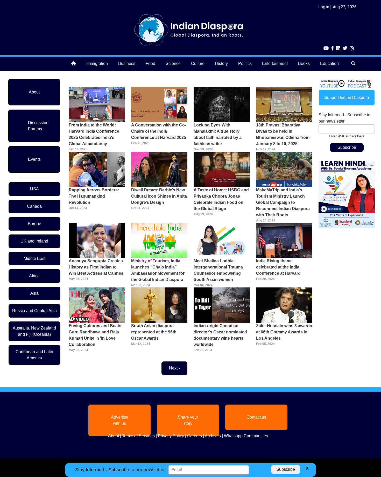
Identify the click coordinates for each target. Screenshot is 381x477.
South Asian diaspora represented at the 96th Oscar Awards (154, 332)
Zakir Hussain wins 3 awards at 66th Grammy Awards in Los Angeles (284, 332)
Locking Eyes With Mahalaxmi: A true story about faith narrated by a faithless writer (218, 134)
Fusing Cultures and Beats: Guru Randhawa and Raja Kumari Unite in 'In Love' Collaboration (96, 335)
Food (150, 63)
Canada (34, 206)
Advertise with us (119, 420)
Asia (34, 293)
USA (34, 189)
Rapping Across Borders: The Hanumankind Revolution (94, 196)
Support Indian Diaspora (346, 97)
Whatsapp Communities (246, 436)
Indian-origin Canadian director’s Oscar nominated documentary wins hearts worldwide (220, 335)
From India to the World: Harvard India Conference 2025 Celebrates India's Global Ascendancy (94, 134)
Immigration (97, 63)
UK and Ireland (34, 241)
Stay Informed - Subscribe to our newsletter (344, 118)
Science (173, 63)
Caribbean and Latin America (34, 355)
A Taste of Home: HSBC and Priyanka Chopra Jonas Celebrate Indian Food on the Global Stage (221, 199)
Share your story (188, 420)
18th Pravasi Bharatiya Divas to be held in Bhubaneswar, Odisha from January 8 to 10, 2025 (282, 134)
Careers (194, 436)
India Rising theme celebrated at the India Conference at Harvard (278, 267)
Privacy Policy (171, 436)
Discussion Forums (38, 125)
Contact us (256, 417)
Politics (245, 63)
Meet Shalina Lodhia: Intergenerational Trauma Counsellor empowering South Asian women (218, 270)
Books (304, 63)
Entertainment (275, 63)
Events (34, 159)
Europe (34, 223)
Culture (197, 63)
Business (126, 63)
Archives (213, 436)
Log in (323, 6)
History (221, 63)
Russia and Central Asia (34, 310)
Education (329, 63)
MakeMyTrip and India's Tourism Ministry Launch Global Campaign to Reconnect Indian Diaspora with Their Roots (283, 202)
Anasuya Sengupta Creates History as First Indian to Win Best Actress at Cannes (96, 267)
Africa (34, 276)
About (34, 92)
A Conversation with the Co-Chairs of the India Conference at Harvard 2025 (158, 131)
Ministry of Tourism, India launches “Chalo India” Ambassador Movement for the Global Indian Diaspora (158, 270)
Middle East (34, 258)
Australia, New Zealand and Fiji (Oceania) (34, 331)
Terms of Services (138, 436)
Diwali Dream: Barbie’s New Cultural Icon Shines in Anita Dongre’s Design (159, 196)
